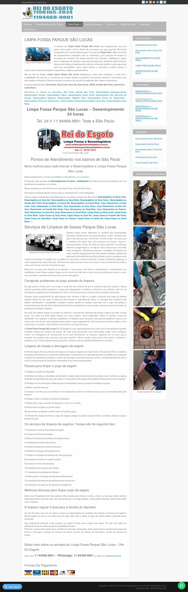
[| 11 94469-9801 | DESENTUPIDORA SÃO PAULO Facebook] (157, 2)
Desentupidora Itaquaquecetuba (111, 91)
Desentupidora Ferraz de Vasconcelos (107, 97)
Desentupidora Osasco (71, 100)
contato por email (113, 555)
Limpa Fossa (74, 24)
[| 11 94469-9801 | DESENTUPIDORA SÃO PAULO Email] (146, 2)
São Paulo (69, 91)
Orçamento (144, 24)
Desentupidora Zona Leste (146, 45)
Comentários (29, 29)
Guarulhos (57, 91)
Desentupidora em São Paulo (49, 24)
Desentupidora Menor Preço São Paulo (148, 51)
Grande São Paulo (85, 91)
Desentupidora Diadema (44, 97)
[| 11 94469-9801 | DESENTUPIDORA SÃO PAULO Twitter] (164, 2)
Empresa (28, 24)
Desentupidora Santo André (81, 94)
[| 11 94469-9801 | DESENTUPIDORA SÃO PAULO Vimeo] (161, 2)
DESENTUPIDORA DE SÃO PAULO (146, 72)
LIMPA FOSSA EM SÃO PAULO (148, 65)
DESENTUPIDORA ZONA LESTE (148, 93)
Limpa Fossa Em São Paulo (146, 162)
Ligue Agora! (14, 586)
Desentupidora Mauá (57, 94)
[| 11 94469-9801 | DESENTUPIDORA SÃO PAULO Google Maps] (150, 2)
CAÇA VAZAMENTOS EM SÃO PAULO (147, 59)
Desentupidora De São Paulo (147, 144)
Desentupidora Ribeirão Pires (72, 97)
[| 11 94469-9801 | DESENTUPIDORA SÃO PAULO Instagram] (143, 2)
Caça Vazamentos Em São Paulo (148, 138)
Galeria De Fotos (127, 24)
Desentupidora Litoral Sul (93, 100)
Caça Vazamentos (93, 24)
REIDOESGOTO (141, 91)
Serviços (111, 24)
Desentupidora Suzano (35, 94)
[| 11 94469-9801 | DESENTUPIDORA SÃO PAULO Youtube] (154, 2)
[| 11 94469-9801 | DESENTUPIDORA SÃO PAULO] (47, 12)
